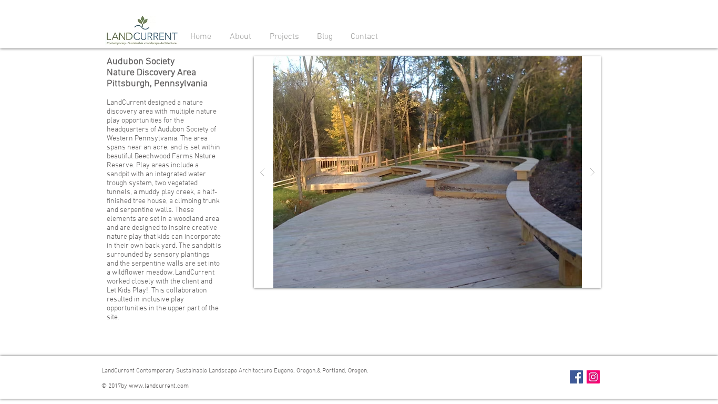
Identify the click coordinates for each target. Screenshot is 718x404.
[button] (240, 36)
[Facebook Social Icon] (576, 376)
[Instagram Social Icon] (593, 376)
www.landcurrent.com (159, 386)
